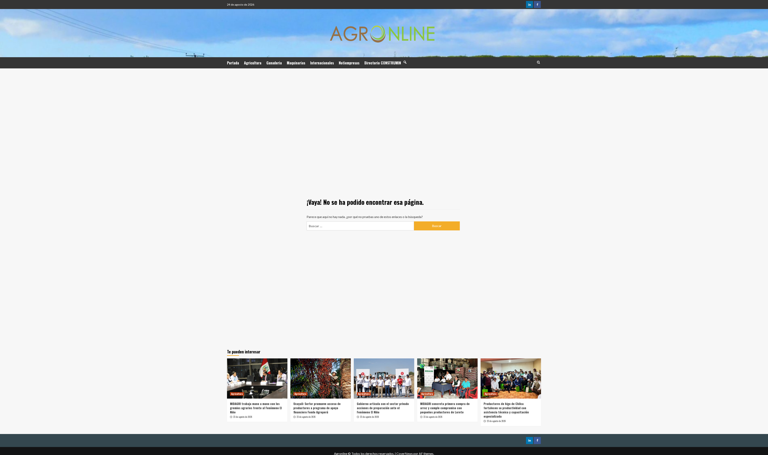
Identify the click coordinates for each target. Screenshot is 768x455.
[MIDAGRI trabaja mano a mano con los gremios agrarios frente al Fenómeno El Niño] (257, 378)
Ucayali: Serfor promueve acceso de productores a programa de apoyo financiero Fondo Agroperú (317, 407)
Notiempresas (349, 62)
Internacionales (322, 62)
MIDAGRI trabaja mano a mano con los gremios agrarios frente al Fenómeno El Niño (256, 407)
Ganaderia (274, 62)
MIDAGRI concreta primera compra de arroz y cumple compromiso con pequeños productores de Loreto (445, 407)
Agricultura (252, 62)
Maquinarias (296, 62)
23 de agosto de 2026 (242, 416)
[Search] (538, 62)
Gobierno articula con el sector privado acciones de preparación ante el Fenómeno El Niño (383, 407)
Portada (233, 62)
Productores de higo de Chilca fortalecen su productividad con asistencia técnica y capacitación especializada (506, 409)
